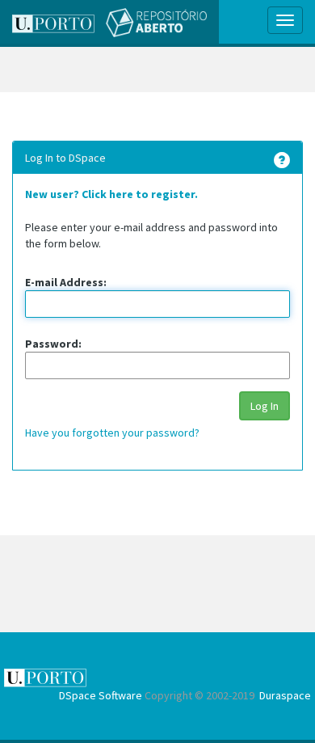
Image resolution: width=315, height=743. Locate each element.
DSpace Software (100, 695)
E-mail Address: (66, 282)
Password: (53, 343)
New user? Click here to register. (111, 194)
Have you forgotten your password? (112, 432)
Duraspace (285, 695)
